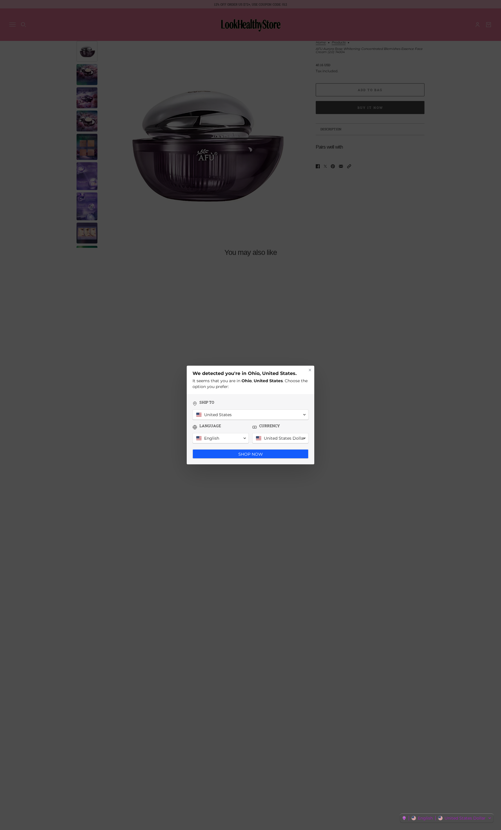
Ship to (206, 402)
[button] (447, 818)
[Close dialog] (310, 370)
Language (210, 425)
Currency (269, 425)
